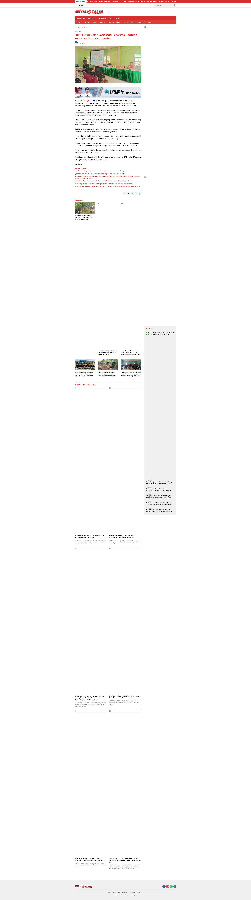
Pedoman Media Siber (136, 892)
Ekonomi (126, 22)
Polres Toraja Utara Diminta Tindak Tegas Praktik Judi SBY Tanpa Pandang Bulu (159, 483)
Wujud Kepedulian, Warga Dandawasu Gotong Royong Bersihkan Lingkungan (100, 171)
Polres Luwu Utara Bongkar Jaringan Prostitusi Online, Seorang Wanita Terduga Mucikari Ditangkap (159, 510)
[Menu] (76, 5)
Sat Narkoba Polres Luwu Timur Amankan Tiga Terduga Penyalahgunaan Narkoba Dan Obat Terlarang (159, 503)
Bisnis (118, 22)
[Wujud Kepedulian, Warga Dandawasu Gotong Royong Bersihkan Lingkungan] (85, 208)
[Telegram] (174, 886)
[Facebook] (164, 886)
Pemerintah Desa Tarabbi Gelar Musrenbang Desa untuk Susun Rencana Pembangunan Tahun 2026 (107, 186)
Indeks (81, 5)
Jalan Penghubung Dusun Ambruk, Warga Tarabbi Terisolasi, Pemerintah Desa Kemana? (103, 184)
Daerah (102, 22)
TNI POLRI (147, 22)
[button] (174, 5)
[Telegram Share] (136, 193)
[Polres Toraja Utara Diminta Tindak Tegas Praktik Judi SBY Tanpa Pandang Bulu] (160, 404)
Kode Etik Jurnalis (114, 892)
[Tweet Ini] (128, 193)
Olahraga (110, 22)
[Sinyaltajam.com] (89, 12)
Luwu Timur (92, 18)
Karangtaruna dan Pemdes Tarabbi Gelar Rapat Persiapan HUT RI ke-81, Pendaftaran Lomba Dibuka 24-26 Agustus (113, 1)
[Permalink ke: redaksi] (76, 43)
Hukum (95, 22)
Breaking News (80, 18)
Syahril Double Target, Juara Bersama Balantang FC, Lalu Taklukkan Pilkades (100, 174)
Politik (139, 22)
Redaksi (124, 892)
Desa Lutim (78, 31)
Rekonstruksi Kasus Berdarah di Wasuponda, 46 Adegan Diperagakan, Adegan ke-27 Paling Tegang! (158, 489)
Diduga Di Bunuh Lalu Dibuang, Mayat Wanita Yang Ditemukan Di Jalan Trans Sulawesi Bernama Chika (158, 496)
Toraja (118, 18)
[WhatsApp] (171, 886)
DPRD (133, 22)
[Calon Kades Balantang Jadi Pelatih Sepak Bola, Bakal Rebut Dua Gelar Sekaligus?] (85, 364)
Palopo (111, 18)
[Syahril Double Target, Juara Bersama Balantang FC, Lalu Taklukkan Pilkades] (108, 275)
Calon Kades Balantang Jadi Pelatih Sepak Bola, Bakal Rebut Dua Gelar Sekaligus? (102, 181)
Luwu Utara (102, 18)
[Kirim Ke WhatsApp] (140, 193)
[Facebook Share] (124, 193)
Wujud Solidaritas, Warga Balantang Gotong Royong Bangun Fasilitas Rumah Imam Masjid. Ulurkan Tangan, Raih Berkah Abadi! (107, 177)
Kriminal (87, 22)
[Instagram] (167, 886)
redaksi (81, 42)
